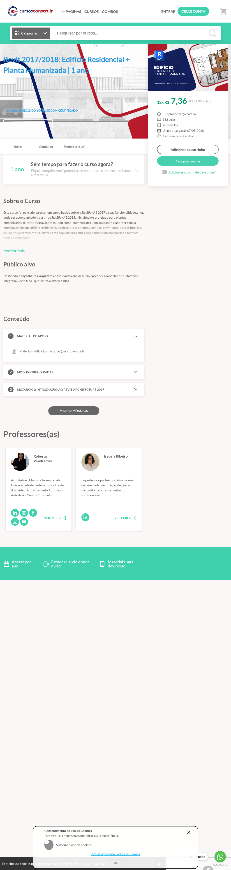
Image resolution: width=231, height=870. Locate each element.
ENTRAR (168, 11)
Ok (115, 863)
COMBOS (110, 11)
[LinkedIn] (15, 513)
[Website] (24, 513)
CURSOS (91, 11)
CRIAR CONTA (193, 11)
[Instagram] (15, 522)
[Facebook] (33, 513)
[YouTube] (24, 522)
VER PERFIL (53, 518)
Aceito (48, 842)
